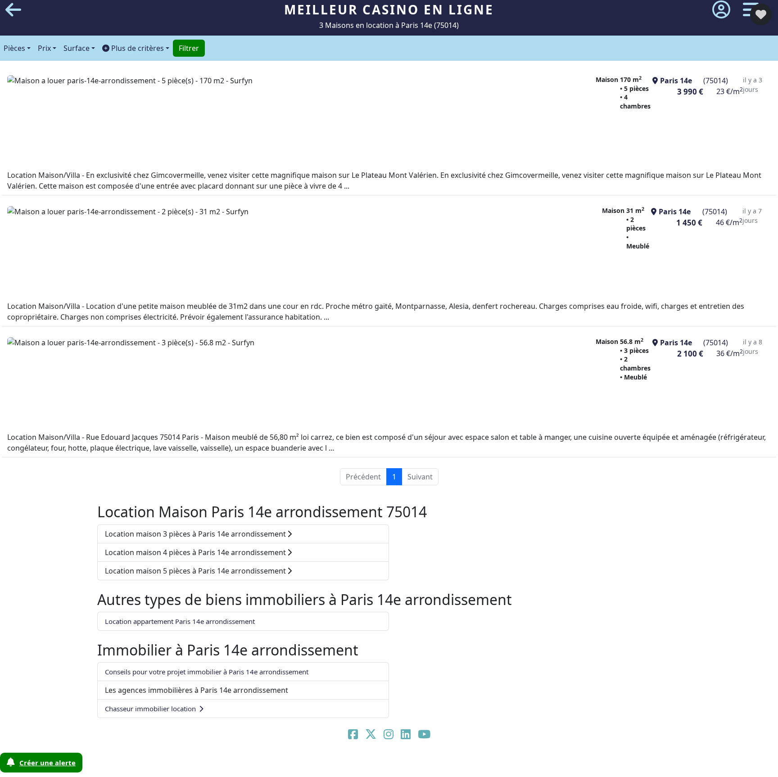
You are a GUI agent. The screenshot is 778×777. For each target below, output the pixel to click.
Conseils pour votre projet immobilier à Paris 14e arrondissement (206, 671)
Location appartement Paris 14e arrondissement (180, 621)
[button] (136, 48)
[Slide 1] (349, 764)
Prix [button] (44, 48)
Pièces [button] (14, 48)
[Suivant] (719, 388)
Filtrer (189, 48)
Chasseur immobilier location (151, 708)
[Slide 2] (368, 764)
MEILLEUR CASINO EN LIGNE (389, 9)
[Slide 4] (407, 764)
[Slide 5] (426, 764)
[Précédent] (58, 388)
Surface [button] (76, 48)
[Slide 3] (387, 764)
